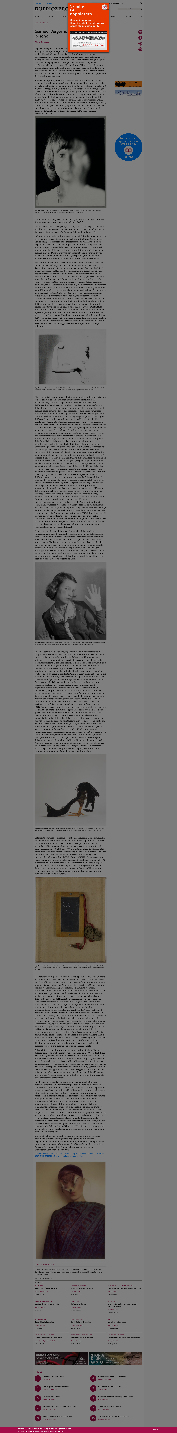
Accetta (156, 1430)
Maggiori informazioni (56, 1431)
